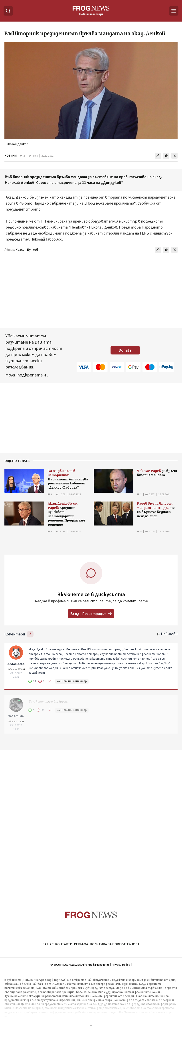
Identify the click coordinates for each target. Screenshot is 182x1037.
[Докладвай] (50, 681)
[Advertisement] (91, 821)
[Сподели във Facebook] (166, 156)
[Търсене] (8, 11)
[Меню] (173, 11)
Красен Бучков (27, 249)
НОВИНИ (10, 156)
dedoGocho (16, 664)
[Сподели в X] (174, 156)
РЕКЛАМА (81, 944)
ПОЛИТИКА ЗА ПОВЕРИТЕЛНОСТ (115, 944)
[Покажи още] (91, 1025)
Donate (125, 350)
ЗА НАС (48, 944)
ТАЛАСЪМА (16, 716)
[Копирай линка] (158, 156)
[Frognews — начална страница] (91, 915)
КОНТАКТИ (63, 944)
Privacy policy (121, 965)
